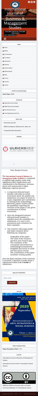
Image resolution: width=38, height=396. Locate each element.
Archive (6, 85)
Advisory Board (8, 68)
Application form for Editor (11, 103)
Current (6, 78)
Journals (6, 81)
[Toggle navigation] (5, 39)
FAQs (5, 75)
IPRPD (6, 51)
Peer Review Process (10, 110)
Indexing (6, 64)
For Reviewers (8, 54)
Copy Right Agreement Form (11, 113)
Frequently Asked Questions (12, 130)
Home (5, 47)
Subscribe (12, 282)
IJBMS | (20, 394)
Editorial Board (8, 71)
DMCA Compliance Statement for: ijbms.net (17, 126)
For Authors (7, 57)
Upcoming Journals (10, 122)
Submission (7, 61)
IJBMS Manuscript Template (11, 106)
